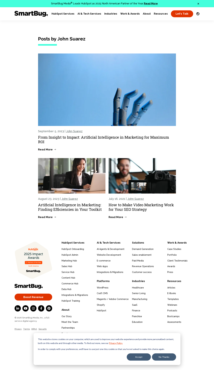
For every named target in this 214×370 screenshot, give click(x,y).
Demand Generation (143, 249)
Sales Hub (67, 266)
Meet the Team (70, 322)
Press (170, 272)
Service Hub (68, 272)
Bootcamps (173, 316)
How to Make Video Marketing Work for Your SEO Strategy (141, 207)
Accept (138, 357)
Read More (151, 3)
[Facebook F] (41, 308)
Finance (136, 310)
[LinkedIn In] (18, 308)
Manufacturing (139, 299)
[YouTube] (25, 308)
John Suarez (74, 131)
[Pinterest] (49, 308)
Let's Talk (182, 13)
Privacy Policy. (116, 343)
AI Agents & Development (110, 249)
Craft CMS (102, 293)
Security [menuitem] (43, 329)
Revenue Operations (143, 266)
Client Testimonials (177, 260)
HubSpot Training (71, 301)
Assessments (174, 322)
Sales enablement (141, 255)
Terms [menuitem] (26, 329)
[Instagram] (33, 308)
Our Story (67, 316)
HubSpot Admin (70, 255)
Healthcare (138, 287)
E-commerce (104, 260)
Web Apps (102, 266)
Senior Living (139, 293)
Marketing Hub (69, 260)
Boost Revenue (33, 297)
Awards (171, 266)
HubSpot (101, 310)
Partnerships (68, 328)
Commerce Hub (70, 283)
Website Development (109, 255)
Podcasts (172, 310)
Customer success (142, 272)
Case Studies (174, 249)
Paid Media (138, 260)
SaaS (134, 305)
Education (137, 322)
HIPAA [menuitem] (34, 329)
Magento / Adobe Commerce (113, 299)
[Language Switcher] (197, 13)
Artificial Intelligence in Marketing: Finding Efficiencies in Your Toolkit (70, 207)
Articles (171, 287)
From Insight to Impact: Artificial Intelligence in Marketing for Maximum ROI (103, 139)
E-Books (171, 293)
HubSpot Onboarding (73, 249)
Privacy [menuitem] (18, 329)
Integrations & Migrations (75, 295)
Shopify (101, 305)
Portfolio (172, 255)
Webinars (172, 305)
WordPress (102, 287)
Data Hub (66, 289)
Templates (173, 299)
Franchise (137, 316)
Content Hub (68, 278)
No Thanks (164, 357)
